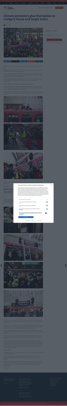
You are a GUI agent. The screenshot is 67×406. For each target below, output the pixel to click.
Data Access (33, 220)
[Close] (52, 185)
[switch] (46, 202)
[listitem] (33, 199)
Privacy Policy (39, 220)
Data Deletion (27, 220)
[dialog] (33, 203)
